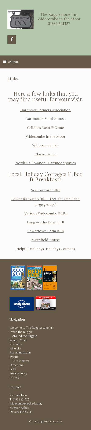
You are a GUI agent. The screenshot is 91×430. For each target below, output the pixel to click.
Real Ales (16, 344)
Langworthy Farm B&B (45, 222)
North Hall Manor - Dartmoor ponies (45, 163)
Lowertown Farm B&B (46, 231)
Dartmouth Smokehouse (45, 119)
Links (13, 369)
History (14, 377)
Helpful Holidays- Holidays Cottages (45, 249)
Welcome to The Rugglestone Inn (31, 327)
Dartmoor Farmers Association (45, 110)
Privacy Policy (18, 373)
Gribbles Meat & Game (45, 128)
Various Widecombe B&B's (45, 213)
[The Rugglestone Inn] (45, 19)
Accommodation (20, 352)
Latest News (20, 361)
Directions (16, 365)
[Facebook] (11, 39)
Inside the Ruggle (21, 332)
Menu (13, 62)
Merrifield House (46, 240)
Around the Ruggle (24, 336)
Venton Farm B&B (45, 190)
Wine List (15, 348)
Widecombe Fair (45, 145)
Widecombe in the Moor (45, 137)
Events (14, 357)
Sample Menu (18, 340)
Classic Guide (46, 154)
